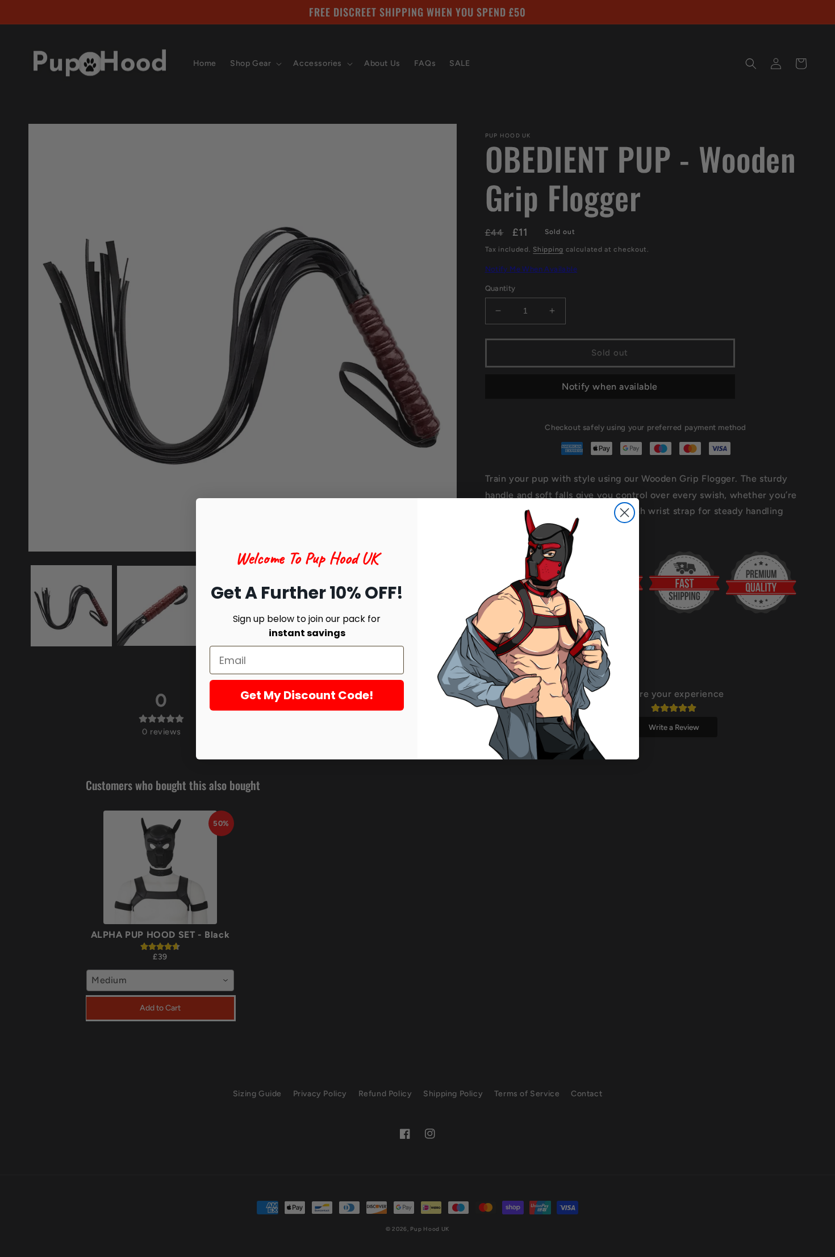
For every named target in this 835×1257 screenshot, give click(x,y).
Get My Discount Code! (306, 695)
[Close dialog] (624, 513)
